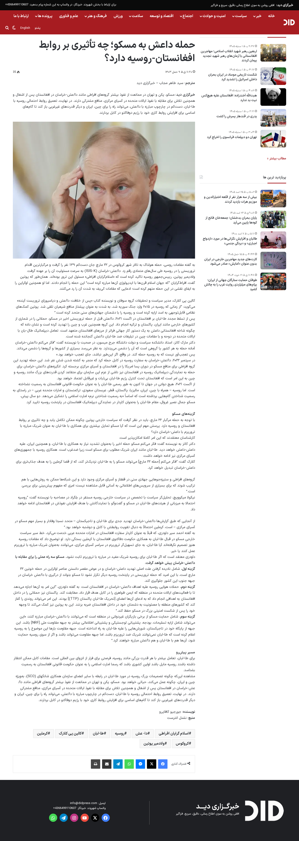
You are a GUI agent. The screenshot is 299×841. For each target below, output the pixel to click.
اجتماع (188, 16)
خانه (271, 16)
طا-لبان (98, 733)
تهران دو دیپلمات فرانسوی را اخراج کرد (232, 137)
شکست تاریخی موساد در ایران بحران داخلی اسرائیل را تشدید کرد (232, 77)
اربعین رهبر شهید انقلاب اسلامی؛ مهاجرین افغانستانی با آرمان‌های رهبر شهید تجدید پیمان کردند (229, 56)
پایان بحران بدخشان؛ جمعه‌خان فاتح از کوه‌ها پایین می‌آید (231, 220)
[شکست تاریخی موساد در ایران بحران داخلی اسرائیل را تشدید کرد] (273, 76)
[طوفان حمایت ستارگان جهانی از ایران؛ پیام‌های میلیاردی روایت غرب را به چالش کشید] (273, 281)
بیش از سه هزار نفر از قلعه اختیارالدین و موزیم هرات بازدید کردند (230, 199)
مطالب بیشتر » (276, 158)
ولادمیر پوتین (153, 743)
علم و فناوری (68, 16)
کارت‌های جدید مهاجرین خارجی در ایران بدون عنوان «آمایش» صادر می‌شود (230, 261)
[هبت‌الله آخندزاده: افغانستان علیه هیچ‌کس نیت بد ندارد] (273, 97)
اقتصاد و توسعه (162, 16)
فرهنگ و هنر (97, 16)
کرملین (42, 733)
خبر (258, 16)
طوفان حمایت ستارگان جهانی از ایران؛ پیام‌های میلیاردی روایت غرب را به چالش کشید (230, 285)
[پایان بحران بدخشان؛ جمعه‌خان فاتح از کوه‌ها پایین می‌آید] (273, 219)
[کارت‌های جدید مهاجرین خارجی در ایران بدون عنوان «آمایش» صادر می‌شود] (273, 260)
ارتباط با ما (21, 16)
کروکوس (182, 743)
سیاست (241, 16)
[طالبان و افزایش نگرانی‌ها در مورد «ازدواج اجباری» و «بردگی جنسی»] (273, 240)
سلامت (137, 16)
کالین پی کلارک (70, 733)
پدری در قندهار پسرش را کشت (237, 116)
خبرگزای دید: (284, 5)
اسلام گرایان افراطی (174, 733)
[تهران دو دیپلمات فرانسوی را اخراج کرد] (273, 138)
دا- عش (141, 733)
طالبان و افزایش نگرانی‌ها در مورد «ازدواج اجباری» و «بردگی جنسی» (230, 241)
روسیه (119, 733)
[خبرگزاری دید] (289, 22)
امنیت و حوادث (214, 16)
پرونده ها (45, 16)
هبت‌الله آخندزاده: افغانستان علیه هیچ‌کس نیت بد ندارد (229, 97)
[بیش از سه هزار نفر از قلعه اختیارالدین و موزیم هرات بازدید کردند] (273, 198)
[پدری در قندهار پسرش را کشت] (273, 118)
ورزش (118, 16)
